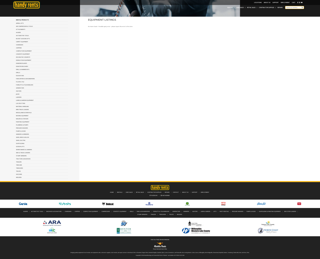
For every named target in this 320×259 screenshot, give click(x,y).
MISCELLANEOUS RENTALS (24, 112)
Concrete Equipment (120, 211)
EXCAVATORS (20, 75)
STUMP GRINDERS (21, 156)
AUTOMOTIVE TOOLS (22, 35)
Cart (293, 2)
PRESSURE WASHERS (22, 128)
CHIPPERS (19, 48)
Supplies (266, 7)
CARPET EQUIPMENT (22, 41)
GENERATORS (20, 88)
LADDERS (18, 97)
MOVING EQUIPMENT (22, 115)
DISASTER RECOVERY (22, 66)
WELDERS (19, 177)
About (267, 2)
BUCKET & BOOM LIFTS (23, 38)
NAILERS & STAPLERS (22, 119)
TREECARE (19, 165)
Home (112, 192)
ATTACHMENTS (20, 29)
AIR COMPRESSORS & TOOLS (24, 26)
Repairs (280, 7)
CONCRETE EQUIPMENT (23, 54)
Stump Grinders (142, 214)
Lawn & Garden (205, 211)
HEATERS (18, 91)
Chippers (77, 211)
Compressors (105, 211)
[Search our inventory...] (302, 7)
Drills (132, 211)
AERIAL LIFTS (20, 23)
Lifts (214, 211)
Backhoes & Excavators (54, 211)
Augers (25, 211)
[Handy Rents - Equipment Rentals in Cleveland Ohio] (26, 9)
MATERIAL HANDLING (22, 106)
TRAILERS (19, 162)
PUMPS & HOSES (21, 131)
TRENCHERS (19, 168)
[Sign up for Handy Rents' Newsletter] (301, 2)
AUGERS (18, 32)
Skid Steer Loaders (290, 211)
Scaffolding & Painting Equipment (270, 211)
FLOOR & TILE (20, 82)
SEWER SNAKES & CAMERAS (24, 149)
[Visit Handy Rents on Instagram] (299, 2)
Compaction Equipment (90, 211)
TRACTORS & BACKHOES (23, 159)
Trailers (153, 214)
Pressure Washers (237, 211)
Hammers (186, 211)
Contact (176, 192)
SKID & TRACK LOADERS (23, 152)
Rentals (230, 7)
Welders (179, 214)
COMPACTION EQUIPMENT (24, 51)
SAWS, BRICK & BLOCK (22, 137)
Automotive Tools (37, 211)
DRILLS (18, 72)
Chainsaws (68, 211)
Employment (285, 2)
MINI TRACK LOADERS (22, 109)
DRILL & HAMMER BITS (22, 69)
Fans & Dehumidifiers (143, 211)
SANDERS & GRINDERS (22, 134)
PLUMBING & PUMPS (22, 125)
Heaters (195, 211)
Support (275, 2)
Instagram (166, 195)
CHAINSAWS (19, 45)
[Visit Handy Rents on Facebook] (297, 2)
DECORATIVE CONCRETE (23, 57)
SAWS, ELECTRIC (20, 140)
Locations (258, 2)
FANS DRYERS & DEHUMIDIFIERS (25, 78)
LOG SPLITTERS (20, 103)
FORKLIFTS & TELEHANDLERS (24, 85)
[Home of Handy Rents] (160, 190)
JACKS (17, 94)
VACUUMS (19, 174)
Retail (251, 7)
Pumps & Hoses (251, 211)
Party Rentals (224, 211)
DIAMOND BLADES (21, 63)
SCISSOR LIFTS (20, 146)
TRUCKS (18, 171)
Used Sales (240, 7)
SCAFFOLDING (20, 143)
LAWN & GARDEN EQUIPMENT (25, 100)
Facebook (154, 195)
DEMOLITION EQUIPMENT (23, 60)
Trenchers (162, 214)
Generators (176, 211)
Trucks (171, 214)
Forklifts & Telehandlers (161, 211)
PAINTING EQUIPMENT (22, 122)
